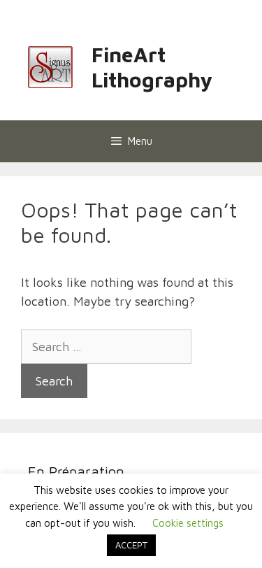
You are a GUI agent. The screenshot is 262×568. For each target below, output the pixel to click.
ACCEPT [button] (131, 545)
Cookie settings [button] (188, 523)
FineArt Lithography (152, 67)
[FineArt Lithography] (50, 65)
